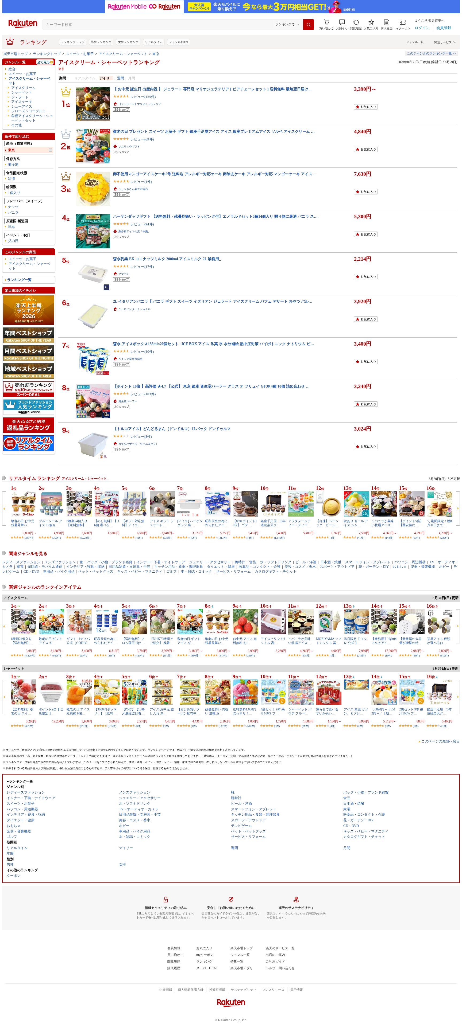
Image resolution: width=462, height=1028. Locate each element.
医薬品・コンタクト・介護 (259, 567)
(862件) (56, 655)
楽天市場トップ (15, 54)
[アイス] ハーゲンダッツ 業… (190, 523)
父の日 (13, 241)
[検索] (308, 24)
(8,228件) (85, 537)
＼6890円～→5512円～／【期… (383, 711)
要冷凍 (13, 164)
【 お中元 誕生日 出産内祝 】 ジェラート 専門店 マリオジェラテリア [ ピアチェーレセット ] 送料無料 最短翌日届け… (212, 89)
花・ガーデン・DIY (374, 567)
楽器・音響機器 (423, 567)
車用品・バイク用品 (58, 571)
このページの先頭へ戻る (440, 741)
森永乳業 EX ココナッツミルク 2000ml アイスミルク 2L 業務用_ (167, 259)
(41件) (139, 537)
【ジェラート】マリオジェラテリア (139, 104)
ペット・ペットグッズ (95, 571)
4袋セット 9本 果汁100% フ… (273, 711)
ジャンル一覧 (415, 42)
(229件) (444, 537)
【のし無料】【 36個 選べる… (106, 523)
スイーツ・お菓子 (80, 54)
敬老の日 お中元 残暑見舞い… (22, 523)
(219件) (361, 655)
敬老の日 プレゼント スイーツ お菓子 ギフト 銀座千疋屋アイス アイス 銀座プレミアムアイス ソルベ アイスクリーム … (214, 131)
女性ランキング (128, 42)
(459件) (29, 726)
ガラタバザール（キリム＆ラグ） (138, 443)
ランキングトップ (72, 42)
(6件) (415, 726)
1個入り (14, 193)
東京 (155, 54)
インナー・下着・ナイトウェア (160, 562)
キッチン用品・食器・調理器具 (178, 567)
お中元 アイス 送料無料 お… (245, 640)
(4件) (332, 537)
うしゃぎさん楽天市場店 (133, 188)
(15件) (416, 537)
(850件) (195, 655)
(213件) (223, 537)
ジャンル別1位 (178, 42)
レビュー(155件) (143, 97)
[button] (342, 24)
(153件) (112, 726)
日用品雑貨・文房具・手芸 (129, 567)
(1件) (332, 655)
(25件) (111, 655)
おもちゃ (400, 567)
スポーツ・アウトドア (337, 567)
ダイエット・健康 (221, 567)
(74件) (250, 537)
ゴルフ (171, 571)
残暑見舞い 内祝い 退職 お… (216, 711)
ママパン (123, 273)
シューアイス (21, 106)
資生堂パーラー (127, 401)
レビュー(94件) (142, 224)
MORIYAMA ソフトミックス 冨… (328, 640)
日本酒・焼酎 (330, 562)
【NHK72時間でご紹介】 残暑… (161, 640)
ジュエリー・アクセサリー (210, 562)
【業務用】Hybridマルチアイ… (383, 640)
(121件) (140, 655)
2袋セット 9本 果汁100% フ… (411, 711)
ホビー (444, 567)
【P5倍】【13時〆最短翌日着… (133, 711)
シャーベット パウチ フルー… (299, 711)
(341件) (29, 537)
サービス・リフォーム (233, 571)
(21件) (83, 655)
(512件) (444, 655)
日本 (11, 227)
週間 (120, 78)
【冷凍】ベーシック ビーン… (327, 523)
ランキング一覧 (19, 280)
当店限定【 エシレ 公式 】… (355, 640)
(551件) (167, 655)
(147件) (223, 726)
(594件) (251, 726)
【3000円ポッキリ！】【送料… (105, 711)
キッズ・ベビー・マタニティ (139, 571)
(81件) (305, 726)
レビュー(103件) (143, 394)
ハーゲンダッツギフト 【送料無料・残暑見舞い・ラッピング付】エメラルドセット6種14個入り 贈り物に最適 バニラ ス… (215, 216)
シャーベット (21, 92)
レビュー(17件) (142, 267)
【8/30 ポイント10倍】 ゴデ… (245, 523)
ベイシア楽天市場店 (130, 358)
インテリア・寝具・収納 (85, 567)
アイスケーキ (21, 102)
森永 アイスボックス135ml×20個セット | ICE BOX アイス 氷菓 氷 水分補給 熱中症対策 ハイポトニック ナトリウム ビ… (213, 344)
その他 (16, 125)
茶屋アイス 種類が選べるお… (438, 640)
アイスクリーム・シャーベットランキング (109, 62)
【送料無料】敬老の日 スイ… (22, 711)
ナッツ (13, 207)
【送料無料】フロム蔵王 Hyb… (133, 640)
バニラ (13, 212)
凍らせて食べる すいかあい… (327, 711)
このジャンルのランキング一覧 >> (431, 53)
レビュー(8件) (141, 437)
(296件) (251, 655)
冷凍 (11, 179)
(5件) (194, 537)
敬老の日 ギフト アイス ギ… (50, 640)
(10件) (388, 655)
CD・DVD (31, 571)
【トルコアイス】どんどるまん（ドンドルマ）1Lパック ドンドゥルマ (172, 429)
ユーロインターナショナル (134, 309)
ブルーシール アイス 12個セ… (50, 523)
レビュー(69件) (142, 139)
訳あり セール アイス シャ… (356, 523)
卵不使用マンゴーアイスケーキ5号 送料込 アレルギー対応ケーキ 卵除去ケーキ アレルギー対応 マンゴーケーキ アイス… (214, 174)
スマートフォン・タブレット (367, 562)
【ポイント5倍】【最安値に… (411, 523)
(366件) (56, 537)
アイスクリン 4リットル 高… (273, 640)
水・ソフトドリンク (275, 562)
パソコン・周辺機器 (410, 562)
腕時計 (240, 562)
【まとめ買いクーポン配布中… (188, 711)
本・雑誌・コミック (196, 571)
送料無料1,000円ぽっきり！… (244, 711)
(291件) (84, 726)
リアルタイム (154, 42)
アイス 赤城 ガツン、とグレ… (356, 711)
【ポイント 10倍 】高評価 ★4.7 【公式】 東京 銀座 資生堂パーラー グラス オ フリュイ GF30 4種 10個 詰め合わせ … (211, 386)
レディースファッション (21, 562)
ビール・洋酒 (305, 562)
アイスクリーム (23, 88)
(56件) (416, 655)
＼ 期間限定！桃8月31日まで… (439, 523)
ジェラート (20, 97)
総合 (12, 69)
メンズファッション (60, 562)
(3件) (138, 726)
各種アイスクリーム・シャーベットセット (32, 118)
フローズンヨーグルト (28, 111)
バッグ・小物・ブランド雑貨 (109, 562)
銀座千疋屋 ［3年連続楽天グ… (273, 523)
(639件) (167, 537)
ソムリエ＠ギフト (129, 146)
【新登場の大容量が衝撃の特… (410, 640)
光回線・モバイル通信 (45, 567)
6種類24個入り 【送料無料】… (78, 523)
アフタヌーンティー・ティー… (299, 523)
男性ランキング (101, 42)
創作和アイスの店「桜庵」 (134, 231)
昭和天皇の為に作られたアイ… (216, 523)
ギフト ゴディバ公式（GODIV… (78, 640)
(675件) (306, 655)
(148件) (389, 537)
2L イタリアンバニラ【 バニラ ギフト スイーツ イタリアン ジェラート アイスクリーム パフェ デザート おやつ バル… (212, 301)
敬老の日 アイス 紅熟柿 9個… (78, 711)
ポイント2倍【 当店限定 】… (51, 711)
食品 (252, 562)
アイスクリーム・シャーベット (123, 54)
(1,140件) (279, 537)
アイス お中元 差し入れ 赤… (162, 711)
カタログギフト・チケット (276, 571)
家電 (20, 567)
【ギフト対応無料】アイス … (133, 523)
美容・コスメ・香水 (300, 567)
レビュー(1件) (141, 182)
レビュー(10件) (142, 352)
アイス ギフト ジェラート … (162, 523)
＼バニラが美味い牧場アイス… (382, 523)
